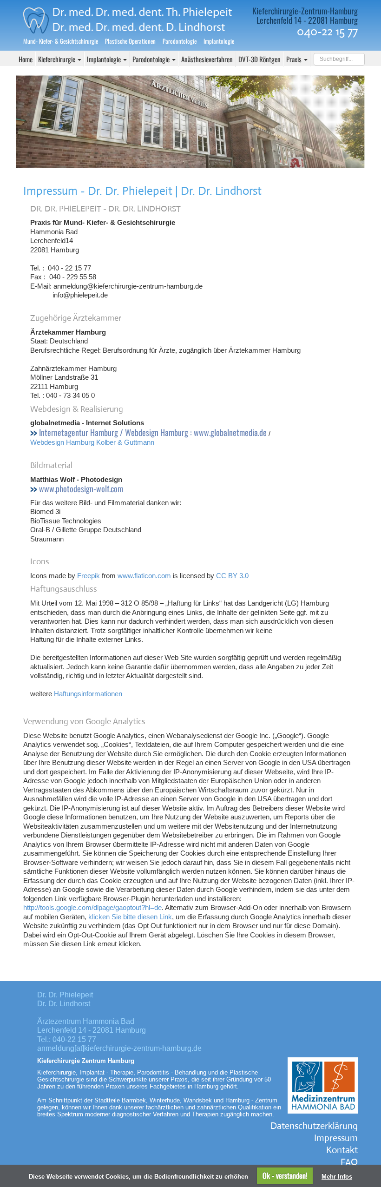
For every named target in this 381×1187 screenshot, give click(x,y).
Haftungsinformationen (88, 694)
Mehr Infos (337, 1176)
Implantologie (104, 59)
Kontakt (342, 1150)
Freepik (88, 576)
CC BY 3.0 (232, 576)
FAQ (349, 1162)
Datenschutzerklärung (314, 1126)
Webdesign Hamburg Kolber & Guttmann (92, 442)
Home (26, 59)
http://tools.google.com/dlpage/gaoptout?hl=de (92, 907)
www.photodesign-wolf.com (81, 489)
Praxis (294, 59)
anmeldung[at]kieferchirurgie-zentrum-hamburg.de (119, 1048)
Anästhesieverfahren (207, 59)
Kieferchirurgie (57, 59)
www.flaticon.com (144, 576)
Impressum (336, 1138)
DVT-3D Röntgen (259, 59)
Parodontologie (151, 59)
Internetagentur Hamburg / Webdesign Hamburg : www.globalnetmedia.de (153, 432)
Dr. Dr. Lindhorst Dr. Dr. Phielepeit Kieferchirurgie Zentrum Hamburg (133, 17)
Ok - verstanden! (285, 1175)
